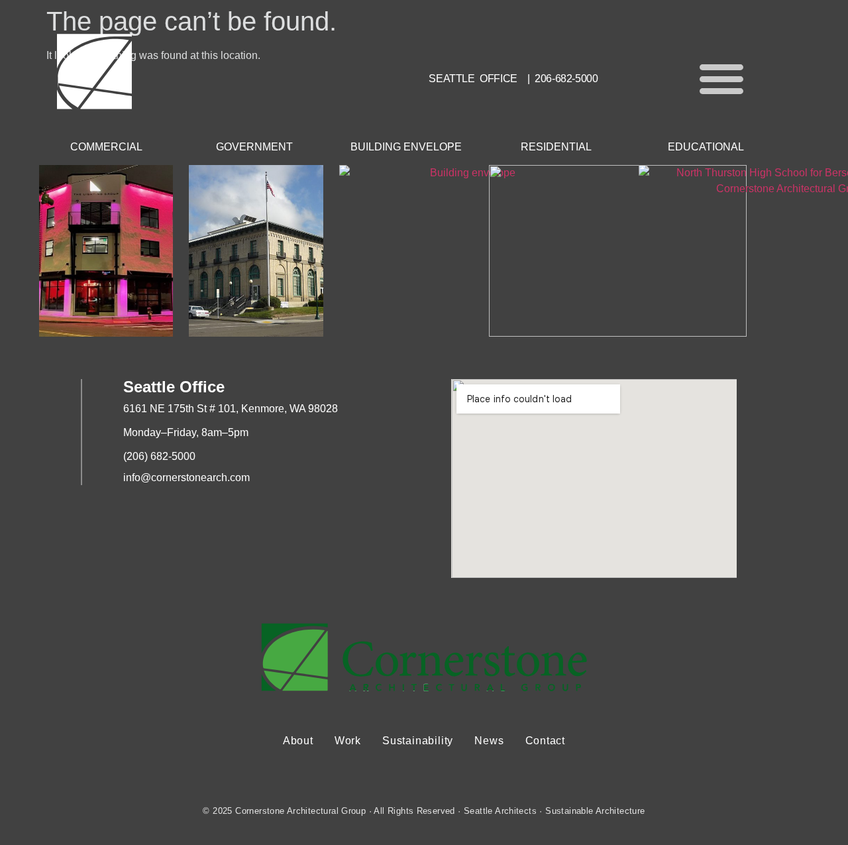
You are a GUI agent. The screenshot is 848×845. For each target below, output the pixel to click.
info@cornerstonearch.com (186, 477)
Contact (545, 740)
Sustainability (417, 740)
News (489, 740)
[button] (721, 78)
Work (348, 740)
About (298, 740)
